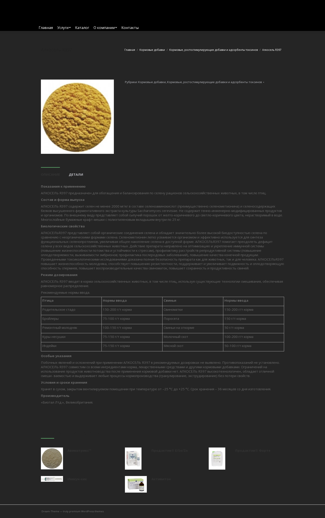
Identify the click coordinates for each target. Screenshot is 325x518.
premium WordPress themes (86, 511)
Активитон (161, 479)
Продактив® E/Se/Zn (169, 450)
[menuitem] (45, 27)
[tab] (50, 172)
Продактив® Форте (252, 450)
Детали (76, 174)
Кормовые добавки (152, 82)
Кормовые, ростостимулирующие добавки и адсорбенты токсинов (214, 82)
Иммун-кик (77, 479)
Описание (50, 174)
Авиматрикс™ (79, 450)
